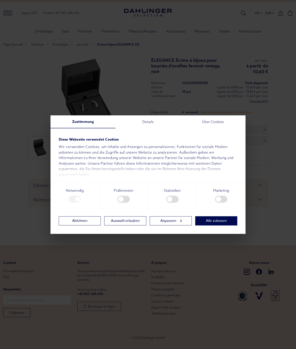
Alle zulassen (216, 220)
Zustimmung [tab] (83, 121)
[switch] (123, 199)
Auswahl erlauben (125, 220)
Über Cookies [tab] (213, 121)
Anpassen (168, 220)
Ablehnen (79, 220)
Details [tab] (148, 121)
